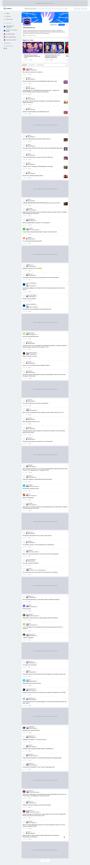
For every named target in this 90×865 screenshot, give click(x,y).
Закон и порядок (33, 307)
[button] (67, 65)
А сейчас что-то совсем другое (37, 570)
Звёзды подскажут (34, 486)
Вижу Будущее (32, 210)
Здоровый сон (32, 334)
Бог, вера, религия (33, 551)
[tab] (24, 65)
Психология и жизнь (34, 229)
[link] (33, 52)
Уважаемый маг (33, 70)
